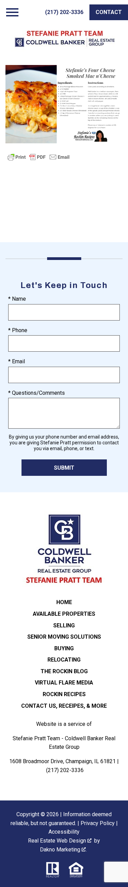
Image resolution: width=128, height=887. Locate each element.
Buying (64, 648)
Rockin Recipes (64, 694)
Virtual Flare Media (64, 682)
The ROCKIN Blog (64, 671)
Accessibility (64, 832)
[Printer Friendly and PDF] (38, 160)
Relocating (64, 659)
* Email (16, 361)
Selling (64, 625)
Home (64, 602)
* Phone (17, 330)
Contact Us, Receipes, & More (64, 706)
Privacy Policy (98, 823)
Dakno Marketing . (63, 849)
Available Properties (64, 614)
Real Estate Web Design (57, 840)
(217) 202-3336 (65, 770)
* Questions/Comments (36, 393)
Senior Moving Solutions (64, 637)
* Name (17, 299)
